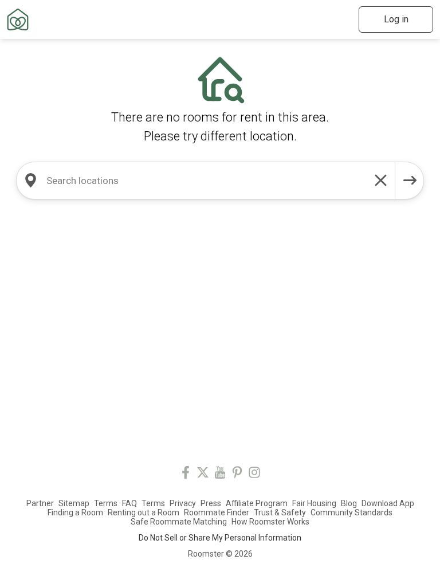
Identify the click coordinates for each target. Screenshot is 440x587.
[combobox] (205, 180)
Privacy (183, 503)
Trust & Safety (280, 512)
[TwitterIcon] (202, 474)
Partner (40, 503)
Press (211, 503)
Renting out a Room (143, 512)
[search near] (30, 180)
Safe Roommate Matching (179, 521)
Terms (105, 503)
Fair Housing (314, 503)
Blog (349, 503)
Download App (388, 503)
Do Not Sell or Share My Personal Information (220, 537)
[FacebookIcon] (185, 474)
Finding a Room (75, 512)
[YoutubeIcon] (220, 474)
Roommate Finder (216, 512)
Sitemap (73, 503)
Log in (396, 19)
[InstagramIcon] (254, 474)
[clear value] (381, 180)
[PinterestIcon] (237, 474)
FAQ (129, 503)
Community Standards (351, 512)
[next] (409, 180)
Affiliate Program (257, 503)
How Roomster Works (270, 521)
